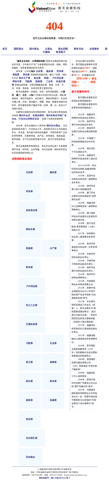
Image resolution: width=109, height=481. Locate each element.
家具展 (53, 381)
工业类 (49, 81)
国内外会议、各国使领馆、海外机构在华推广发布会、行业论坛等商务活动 (39, 117)
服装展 (29, 400)
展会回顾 (63, 48)
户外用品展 (58, 78)
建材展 (49, 71)
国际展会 (18, 48)
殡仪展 (29, 381)
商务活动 (78, 48)
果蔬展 (15, 74)
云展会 (48, 48)
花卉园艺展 (31, 438)
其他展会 (30, 457)
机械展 (53, 400)
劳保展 (60, 71)
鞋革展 (29, 267)
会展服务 (94, 48)
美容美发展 (31, 210)
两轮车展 (17, 81)
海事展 (53, 362)
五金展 (53, 343)
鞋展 (46, 78)
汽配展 (28, 81)
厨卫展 (29, 362)
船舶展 (38, 81)
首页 (4, 48)
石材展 (39, 71)
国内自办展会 (53, 125)
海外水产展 (24, 78)
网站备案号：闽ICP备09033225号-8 (54, 478)
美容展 (26, 74)
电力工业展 (31, 305)
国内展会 (34, 48)
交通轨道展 (31, 324)
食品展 (37, 78)
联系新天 (61, 52)
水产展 (53, 248)
